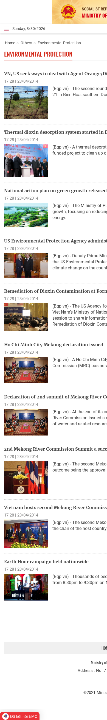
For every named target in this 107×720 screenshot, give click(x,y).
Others (26, 43)
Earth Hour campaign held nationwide (46, 561)
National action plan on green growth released (55, 190)
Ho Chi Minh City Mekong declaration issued (53, 344)
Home (10, 43)
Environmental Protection (59, 43)
